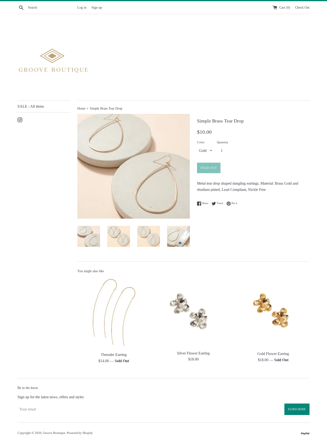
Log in (81, 7)
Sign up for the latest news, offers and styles (50, 397)
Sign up (96, 7)
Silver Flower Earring (193, 353)
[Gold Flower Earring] (273, 313)
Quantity (222, 142)
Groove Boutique (54, 433)
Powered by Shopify (80, 433)
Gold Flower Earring (273, 354)
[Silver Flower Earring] (193, 312)
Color (200, 142)
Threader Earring (114, 355)
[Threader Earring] (113, 313)
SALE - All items (30, 106)
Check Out (302, 7)
